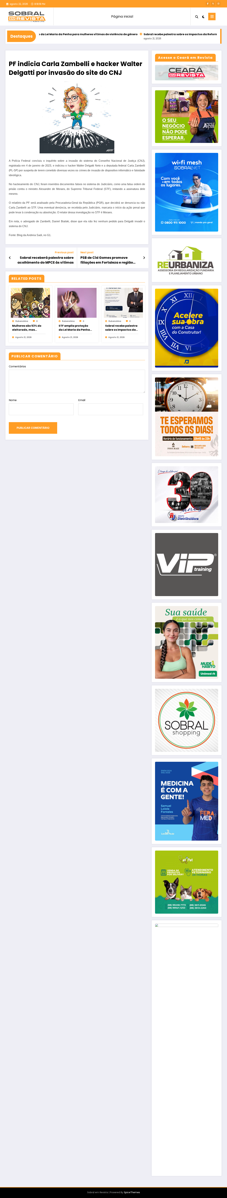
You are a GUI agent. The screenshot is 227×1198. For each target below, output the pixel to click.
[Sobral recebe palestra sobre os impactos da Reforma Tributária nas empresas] (123, 302)
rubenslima (21, 321)
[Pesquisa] (197, 16)
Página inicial (122, 16)
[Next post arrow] (144, 257)
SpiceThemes (132, 1192)
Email (81, 400)
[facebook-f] (208, 4)
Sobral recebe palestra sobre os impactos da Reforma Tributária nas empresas (165, 34)
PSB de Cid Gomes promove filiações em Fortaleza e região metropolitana (106, 260)
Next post (87, 252)
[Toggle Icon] (212, 16)
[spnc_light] (203, 16)
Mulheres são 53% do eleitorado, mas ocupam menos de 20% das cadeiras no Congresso (28, 328)
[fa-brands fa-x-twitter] (213, 4)
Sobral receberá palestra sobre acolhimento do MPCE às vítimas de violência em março (45, 260)
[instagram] (218, 4)
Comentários (17, 366)
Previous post (64, 252)
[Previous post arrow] (10, 257)
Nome (13, 400)
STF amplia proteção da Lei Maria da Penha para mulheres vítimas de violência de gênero (75, 328)
